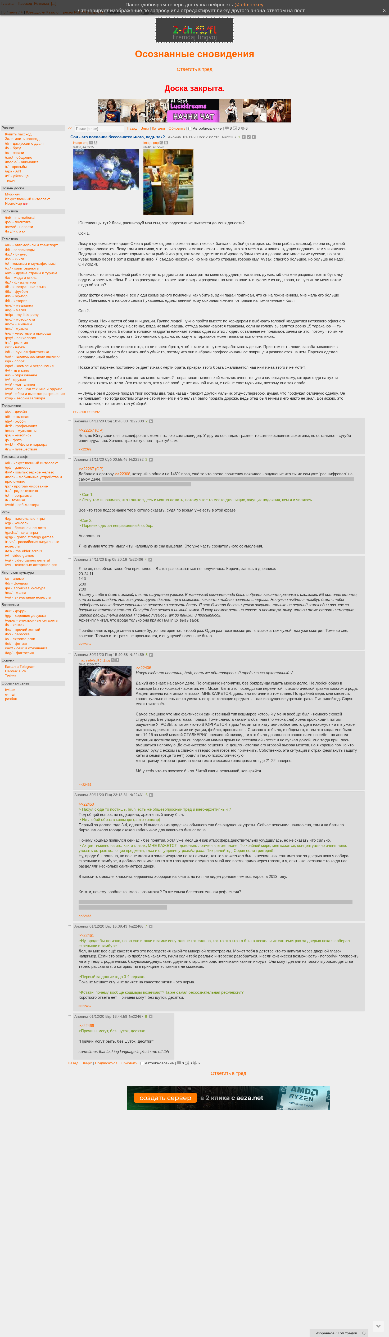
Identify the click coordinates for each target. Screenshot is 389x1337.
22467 (138, 1017)
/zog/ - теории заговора (25, 398)
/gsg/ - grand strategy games (29, 537)
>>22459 (85, 644)
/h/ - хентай (15, 625)
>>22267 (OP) (91, 430)
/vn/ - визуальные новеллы (28, 597)
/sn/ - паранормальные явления (33, 356)
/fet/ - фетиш (16, 643)
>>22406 (143, 667)
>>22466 (85, 916)
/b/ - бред (13, 148)
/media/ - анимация (21, 162)
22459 (138, 655)
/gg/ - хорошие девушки (25, 616)
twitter (10, 689)
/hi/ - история (16, 301)
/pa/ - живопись (18, 435)
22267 (231, 137)
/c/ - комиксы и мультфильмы (30, 264)
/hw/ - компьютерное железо (29, 472)
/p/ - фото (13, 440)
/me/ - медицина (19, 305)
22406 (138, 560)
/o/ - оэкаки (14, 152)
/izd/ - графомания (21, 426)
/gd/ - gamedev (17, 467)
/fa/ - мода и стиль (21, 278)
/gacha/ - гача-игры (21, 532)
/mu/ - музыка (16, 329)
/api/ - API (13, 171)
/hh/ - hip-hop (16, 296)
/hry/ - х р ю (15, 231)
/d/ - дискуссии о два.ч (24, 143)
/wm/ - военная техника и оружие (33, 389)
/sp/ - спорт (14, 361)
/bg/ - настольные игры (25, 518)
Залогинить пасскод (22, 139)
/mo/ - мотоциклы (20, 319)
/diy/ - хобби (15, 421)
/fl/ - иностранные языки (26, 287)
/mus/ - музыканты (21, 430)
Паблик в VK (15, 671)
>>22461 (85, 785)
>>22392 (93, 412)
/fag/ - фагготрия (19, 653)
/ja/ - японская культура (25, 588)
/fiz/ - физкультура (20, 282)
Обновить (177, 128)
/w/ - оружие (15, 380)
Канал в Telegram (20, 666)
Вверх (87, 1063)
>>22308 (79, 412)
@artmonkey (249, 4)
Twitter (10, 676)
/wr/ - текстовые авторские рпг (31, 565)
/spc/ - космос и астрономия (29, 366)
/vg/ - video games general (27, 560)
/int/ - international (20, 217)
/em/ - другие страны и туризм (31, 273)
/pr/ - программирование (26, 486)
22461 (138, 795)
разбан (11, 699)
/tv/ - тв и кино (17, 370)
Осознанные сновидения (194, 53)
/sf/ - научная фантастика (27, 352)
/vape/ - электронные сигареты (31, 620)
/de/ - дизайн (16, 412)
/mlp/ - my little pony (22, 315)
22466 (138, 926)
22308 (138, 421)
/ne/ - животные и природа (28, 333)
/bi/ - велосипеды (20, 250)
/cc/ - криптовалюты (22, 268)
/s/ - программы (18, 495)
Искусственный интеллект (27, 199)
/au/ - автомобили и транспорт (31, 245)
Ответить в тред (194, 69)
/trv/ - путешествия (21, 449)
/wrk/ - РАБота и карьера (26, 444)
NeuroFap (17, 204)
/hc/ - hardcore (17, 634)
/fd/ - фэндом (16, 583)
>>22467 (85, 1006)
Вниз (145, 128)
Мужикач (12, 194)
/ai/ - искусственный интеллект (31, 463)
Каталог (158, 128)
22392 (138, 460)
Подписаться (106, 1063)
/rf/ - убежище (17, 176)
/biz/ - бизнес (16, 254)
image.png (80, 143)
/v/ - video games (19, 556)
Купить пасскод (18, 134)
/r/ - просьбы (16, 166)
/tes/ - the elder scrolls (23, 551)
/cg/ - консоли (17, 523)
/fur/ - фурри (15, 611)
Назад (132, 128)
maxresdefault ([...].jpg (94, 660)
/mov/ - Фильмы (18, 324)
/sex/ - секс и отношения (26, 648)
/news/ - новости (19, 227)
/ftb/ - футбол (16, 291)
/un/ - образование (21, 375)
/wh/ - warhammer (20, 384)
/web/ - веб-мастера (22, 504)
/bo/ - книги (14, 259)
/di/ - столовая (17, 416)
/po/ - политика (18, 222)
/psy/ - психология (20, 338)
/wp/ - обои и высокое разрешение (35, 393)
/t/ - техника (15, 500)
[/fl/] (194, 42)
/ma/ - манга (15, 593)
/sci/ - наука (15, 347)
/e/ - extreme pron (20, 639)
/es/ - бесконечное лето (25, 528)
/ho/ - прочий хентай (22, 629)
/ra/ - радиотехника (21, 491)
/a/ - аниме (14, 579)
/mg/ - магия (15, 310)
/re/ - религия (16, 342)
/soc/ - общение (18, 157)
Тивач (10, 180)
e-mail (10, 694)
